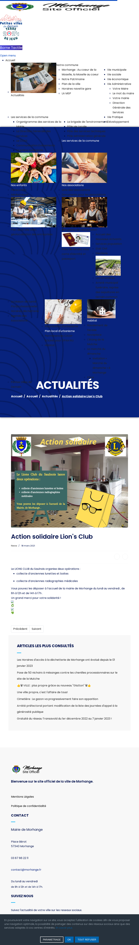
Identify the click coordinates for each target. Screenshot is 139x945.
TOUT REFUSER (87, 939)
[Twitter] (125, 556)
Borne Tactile (11, 47)
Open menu (8, 55)
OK (69, 939)
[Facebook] (117, 556)
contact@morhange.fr (26, 870)
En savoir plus (64, 927)
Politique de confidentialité (28, 806)
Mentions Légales (22, 797)
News (14, 545)
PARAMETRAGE (52, 939)
